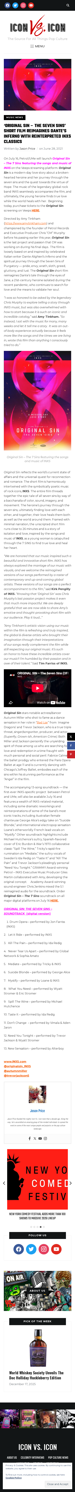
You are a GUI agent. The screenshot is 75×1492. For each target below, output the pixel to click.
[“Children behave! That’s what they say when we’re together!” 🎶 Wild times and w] (47, 1418)
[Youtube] (40, 1139)
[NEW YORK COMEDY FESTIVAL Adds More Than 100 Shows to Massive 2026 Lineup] (37, 1151)
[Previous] (4, 1183)
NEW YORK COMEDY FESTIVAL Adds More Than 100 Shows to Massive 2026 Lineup (37, 1216)
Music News (14, 117)
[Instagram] (45, 1139)
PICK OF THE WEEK (37, 1321)
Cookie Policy (14, 1478)
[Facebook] (29, 1139)
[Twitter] (35, 1139)
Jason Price (27, 148)
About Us (12, 1457)
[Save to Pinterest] (71, 754)
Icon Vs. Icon (37, 1447)
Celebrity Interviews (32, 1457)
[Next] (70, 1183)
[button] (37, 46)
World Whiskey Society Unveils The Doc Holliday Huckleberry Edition (36, 1375)
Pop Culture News (58, 1457)
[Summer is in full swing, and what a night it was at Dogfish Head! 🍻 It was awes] (28, 1418)
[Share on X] (71, 737)
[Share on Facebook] (71, 745)
